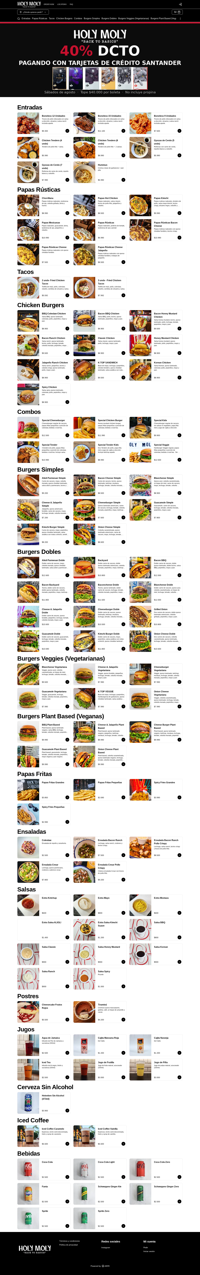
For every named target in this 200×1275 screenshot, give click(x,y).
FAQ (71, 4)
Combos (78, 18)
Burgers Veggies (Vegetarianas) (133, 18)
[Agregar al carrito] (67, 131)
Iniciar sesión (149, 1251)
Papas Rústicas (39, 18)
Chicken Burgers (64, 18)
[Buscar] (18, 18)
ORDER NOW (49, 4)
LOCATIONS (62, 4)
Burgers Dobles (109, 18)
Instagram (105, 1247)
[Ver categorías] (180, 18)
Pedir (145, 1247)
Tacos (52, 18)
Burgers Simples (92, 18)
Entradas (26, 18)
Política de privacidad (68, 1245)
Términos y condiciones (69, 1241)
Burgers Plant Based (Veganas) (166, 18)
